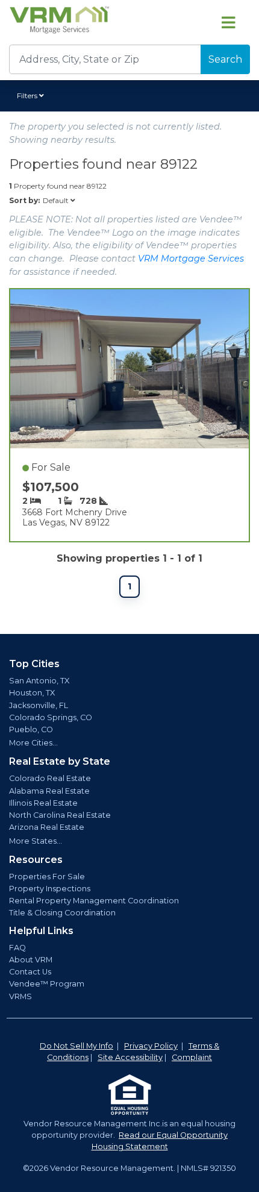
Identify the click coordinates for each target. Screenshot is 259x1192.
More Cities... (33, 742)
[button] (32, 95)
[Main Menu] (228, 22)
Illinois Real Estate (43, 803)
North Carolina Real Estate (60, 815)
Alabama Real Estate (49, 790)
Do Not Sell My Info (76, 1045)
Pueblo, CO (31, 729)
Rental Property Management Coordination (94, 900)
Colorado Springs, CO (50, 717)
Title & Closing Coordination (62, 912)
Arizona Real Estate (46, 827)
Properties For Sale (47, 876)
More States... (35, 840)
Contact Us (30, 971)
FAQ (17, 947)
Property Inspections (49, 888)
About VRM (30, 959)
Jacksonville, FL (38, 705)
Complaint (192, 1057)
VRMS (20, 996)
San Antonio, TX (39, 680)
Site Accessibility (130, 1057)
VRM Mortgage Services (191, 258)
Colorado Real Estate (50, 778)
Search (225, 59)
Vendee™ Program (46, 983)
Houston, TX (32, 692)
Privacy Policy (151, 1045)
